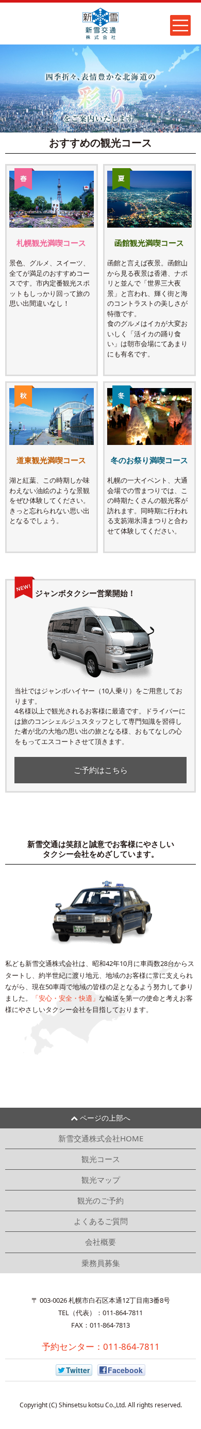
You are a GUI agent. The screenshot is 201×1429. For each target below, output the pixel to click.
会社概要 (100, 1242)
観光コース (100, 1159)
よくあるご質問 (101, 1221)
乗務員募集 (100, 1263)
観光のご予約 (100, 1200)
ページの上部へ (104, 1118)
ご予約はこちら (101, 770)
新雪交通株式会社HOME (100, 1138)
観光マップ (100, 1179)
